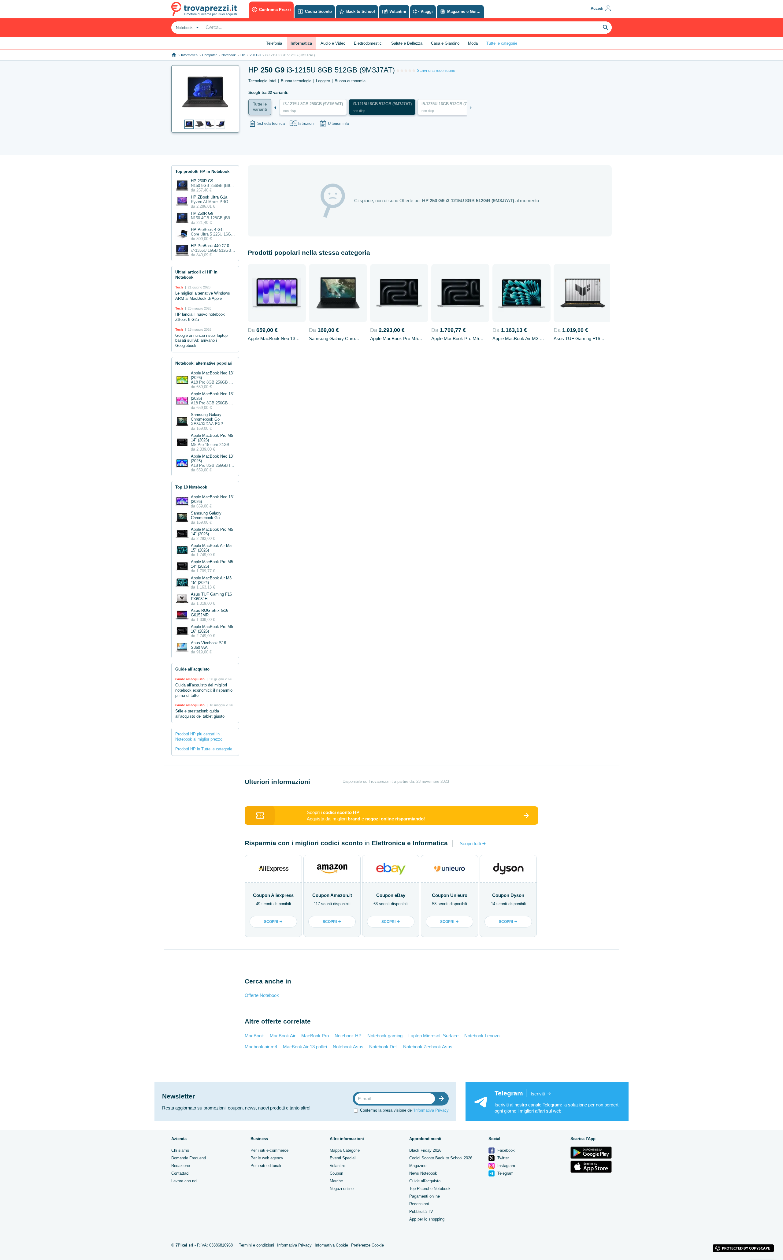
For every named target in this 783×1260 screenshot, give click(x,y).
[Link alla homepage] (173, 55)
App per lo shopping (426, 1219)
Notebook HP (348, 1035)
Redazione (180, 1165)
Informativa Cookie (331, 1245)
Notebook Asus (348, 1046)
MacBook (254, 1035)
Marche (336, 1181)
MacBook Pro (315, 1035)
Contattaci (180, 1173)
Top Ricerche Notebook (430, 1188)
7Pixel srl (184, 1245)
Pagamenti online (424, 1196)
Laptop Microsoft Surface (433, 1035)
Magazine (417, 1165)
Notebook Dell (383, 1046)
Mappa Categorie (345, 1150)
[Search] (605, 27)
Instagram (505, 1165)
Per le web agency (266, 1158)
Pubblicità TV (421, 1211)
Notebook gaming (385, 1035)
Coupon (336, 1173)
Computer (209, 55)
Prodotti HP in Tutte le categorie (203, 749)
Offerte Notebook (262, 995)
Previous (275, 107)
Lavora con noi (184, 1181)
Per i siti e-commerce (269, 1150)
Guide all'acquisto (424, 1181)
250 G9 (255, 55)
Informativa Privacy (431, 1110)
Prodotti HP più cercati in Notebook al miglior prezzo (198, 737)
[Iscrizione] (443, 1099)
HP (242, 55)
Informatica (189, 55)
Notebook (228, 55)
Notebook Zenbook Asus (427, 1046)
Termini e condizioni (256, 1245)
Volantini (337, 1165)
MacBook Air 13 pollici (305, 1046)
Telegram (505, 1173)
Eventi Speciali (343, 1158)
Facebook (505, 1150)
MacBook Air (282, 1035)
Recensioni (419, 1204)
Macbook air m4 (261, 1046)
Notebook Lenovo (481, 1035)
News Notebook (423, 1173)
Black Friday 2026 (425, 1150)
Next (470, 107)
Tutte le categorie (501, 43)
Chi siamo (180, 1150)
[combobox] (186, 27)
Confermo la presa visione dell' (404, 1110)
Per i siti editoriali (265, 1165)
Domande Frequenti (188, 1158)
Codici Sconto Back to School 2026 (440, 1158)
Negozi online (342, 1188)
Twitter (502, 1158)
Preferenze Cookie (367, 1245)
